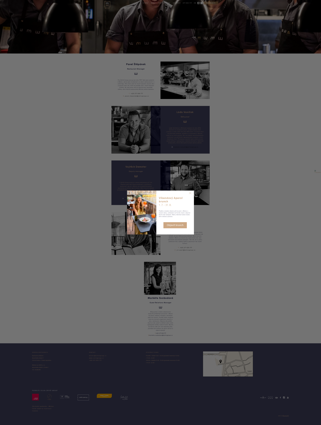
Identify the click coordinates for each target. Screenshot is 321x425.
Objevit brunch (175, 225)
